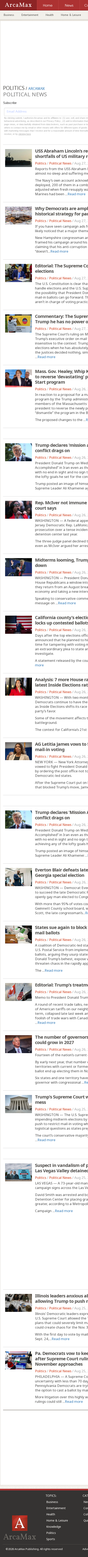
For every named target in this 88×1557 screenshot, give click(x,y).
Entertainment (29, 15)
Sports (50, 1539)
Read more (77, 194)
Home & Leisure (71, 15)
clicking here (24, 134)
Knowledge (53, 1527)
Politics (40, 163)
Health (50, 15)
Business (9, 15)
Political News (60, 163)
